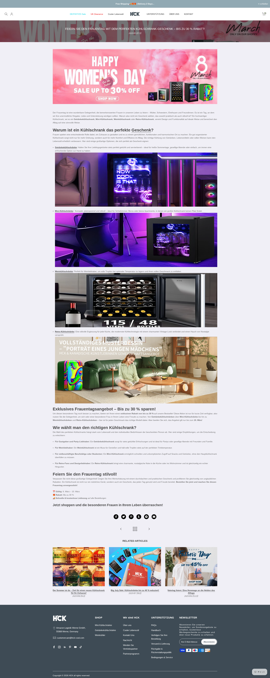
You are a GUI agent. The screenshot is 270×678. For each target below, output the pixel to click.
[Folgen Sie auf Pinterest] (70, 647)
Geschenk (141, 130)
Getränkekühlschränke (66, 147)
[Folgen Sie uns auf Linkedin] (64, 647)
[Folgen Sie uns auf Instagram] (59, 647)
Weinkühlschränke (64, 271)
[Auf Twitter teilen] (123, 516)
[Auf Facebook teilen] (116, 516)
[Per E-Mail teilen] (154, 516)
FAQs (154, 625)
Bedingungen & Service (162, 657)
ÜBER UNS (174, 14)
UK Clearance (97, 14)
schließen (7, 4)
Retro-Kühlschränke (64, 331)
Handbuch (156, 630)
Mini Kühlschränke (103, 625)
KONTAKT (188, 14)
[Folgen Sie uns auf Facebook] (54, 647)
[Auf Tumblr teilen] (138, 516)
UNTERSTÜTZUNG (155, 14)
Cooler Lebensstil (115, 14)
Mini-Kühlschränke (64, 211)
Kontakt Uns (128, 635)
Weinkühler (100, 635)
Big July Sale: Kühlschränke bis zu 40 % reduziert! (135, 590)
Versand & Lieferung (160, 644)
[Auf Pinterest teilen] (131, 516)
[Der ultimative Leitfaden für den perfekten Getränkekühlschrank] (149, 529)
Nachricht (127, 640)
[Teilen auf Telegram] (146, 516)
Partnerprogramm (131, 654)
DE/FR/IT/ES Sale (78, 14)
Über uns (127, 625)
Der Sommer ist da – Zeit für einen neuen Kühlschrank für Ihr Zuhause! (79, 591)
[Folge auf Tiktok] (80, 647)
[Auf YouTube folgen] (75, 647)
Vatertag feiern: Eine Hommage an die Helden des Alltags (191, 591)
